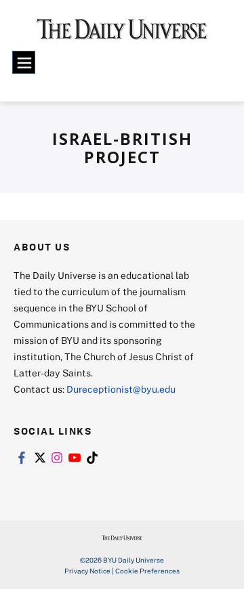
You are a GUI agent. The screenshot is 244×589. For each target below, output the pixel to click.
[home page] (122, 34)
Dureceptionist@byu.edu (121, 389)
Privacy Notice (87, 571)
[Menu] (23, 62)
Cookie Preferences (147, 571)
